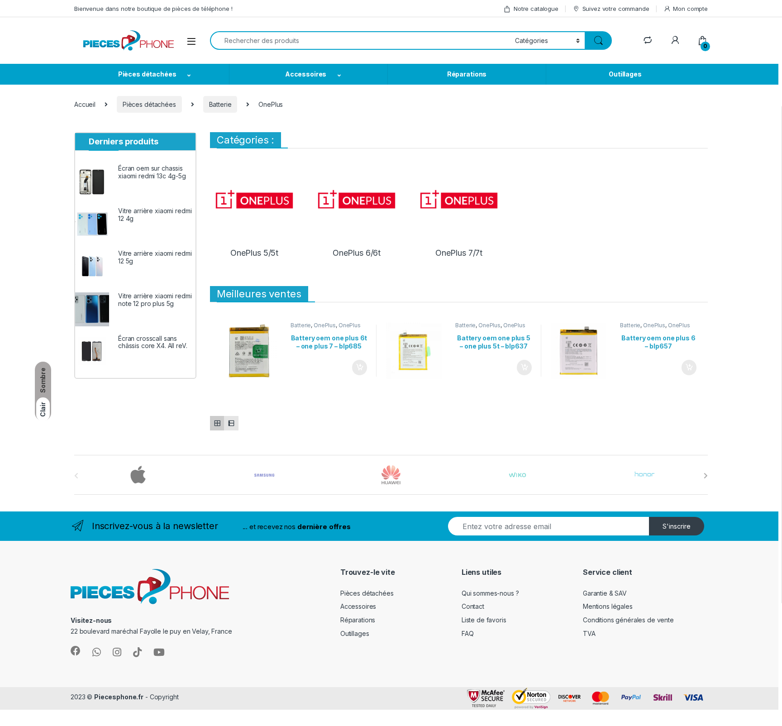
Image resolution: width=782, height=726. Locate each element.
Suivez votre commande (615, 8)
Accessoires (305, 74)
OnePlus (325, 325)
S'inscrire (677, 526)
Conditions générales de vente (628, 620)
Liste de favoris (484, 620)
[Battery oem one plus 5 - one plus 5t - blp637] (417, 351)
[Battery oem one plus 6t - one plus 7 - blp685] (252, 351)
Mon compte (690, 8)
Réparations (466, 74)
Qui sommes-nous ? (490, 593)
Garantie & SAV (605, 593)
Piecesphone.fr (118, 697)
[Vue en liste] (231, 423)
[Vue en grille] (217, 423)
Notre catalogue (536, 8)
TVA (589, 633)
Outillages (625, 74)
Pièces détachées (147, 74)
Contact (473, 606)
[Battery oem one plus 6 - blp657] (582, 351)
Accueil (84, 104)
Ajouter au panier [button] (356, 367)
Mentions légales (608, 606)
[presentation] (706, 476)
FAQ (468, 633)
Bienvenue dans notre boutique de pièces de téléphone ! (153, 8)
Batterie (220, 104)
